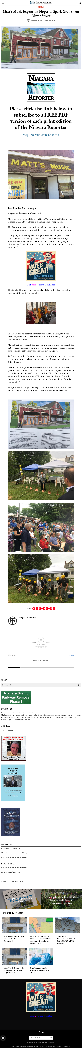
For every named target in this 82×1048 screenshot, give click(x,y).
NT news (41, 7)
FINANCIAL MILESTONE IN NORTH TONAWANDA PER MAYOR (67, 940)
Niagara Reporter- (38, 20)
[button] (79, 685)
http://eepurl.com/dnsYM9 (41, 134)
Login (72, 655)
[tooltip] (33, 608)
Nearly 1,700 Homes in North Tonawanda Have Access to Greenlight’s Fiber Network (40, 940)
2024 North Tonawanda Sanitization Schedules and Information (14, 970)
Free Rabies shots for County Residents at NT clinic (40, 970)
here (34, 284)
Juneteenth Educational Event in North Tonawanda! (14, 938)
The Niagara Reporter (48, 1042)
